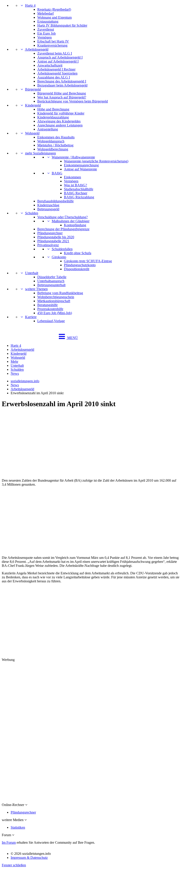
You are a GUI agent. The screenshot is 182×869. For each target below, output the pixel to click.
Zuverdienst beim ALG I (54, 53)
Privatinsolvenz (48, 245)
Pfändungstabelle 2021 (53, 241)
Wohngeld (32, 133)
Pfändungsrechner (50, 233)
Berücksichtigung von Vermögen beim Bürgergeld (72, 101)
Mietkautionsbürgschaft (53, 301)
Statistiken (18, 827)
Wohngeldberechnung (52, 149)
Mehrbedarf (45, 13)
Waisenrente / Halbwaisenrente (73, 157)
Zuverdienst (45, 29)
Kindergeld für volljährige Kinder (60, 113)
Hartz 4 (30, 5)
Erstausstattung (47, 21)
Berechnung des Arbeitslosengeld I (61, 81)
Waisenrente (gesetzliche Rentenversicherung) (96, 161)
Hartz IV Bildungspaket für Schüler (62, 25)
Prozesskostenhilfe (50, 309)
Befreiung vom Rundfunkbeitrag (60, 293)
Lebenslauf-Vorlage (51, 321)
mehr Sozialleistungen (40, 153)
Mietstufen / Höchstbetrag (55, 145)
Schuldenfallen (62, 249)
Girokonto (59, 257)
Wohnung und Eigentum (54, 17)
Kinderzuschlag (48, 205)
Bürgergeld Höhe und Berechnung (61, 93)
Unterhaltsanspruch (50, 281)
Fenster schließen (14, 865)
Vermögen (44, 37)
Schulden (31, 213)
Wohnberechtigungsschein (55, 297)
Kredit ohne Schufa (77, 253)
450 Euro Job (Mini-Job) (54, 313)
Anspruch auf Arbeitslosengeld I (60, 57)
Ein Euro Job (46, 33)
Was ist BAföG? (75, 185)
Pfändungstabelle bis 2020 (55, 237)
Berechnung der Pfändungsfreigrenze (63, 229)
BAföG (57, 173)
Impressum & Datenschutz (29, 857)
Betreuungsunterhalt (51, 285)
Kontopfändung (75, 225)
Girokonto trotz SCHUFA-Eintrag (88, 261)
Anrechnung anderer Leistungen (60, 125)
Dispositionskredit (76, 269)
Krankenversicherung (52, 45)
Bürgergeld (33, 89)
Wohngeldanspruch (50, 141)
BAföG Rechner (75, 193)
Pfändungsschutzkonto (80, 265)
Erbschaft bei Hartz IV (53, 41)
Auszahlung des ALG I (53, 77)
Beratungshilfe (47, 305)
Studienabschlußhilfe (78, 189)
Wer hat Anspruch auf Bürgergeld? (61, 97)
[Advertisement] (91, 444)
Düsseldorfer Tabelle (51, 277)
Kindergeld (33, 105)
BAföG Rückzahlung (79, 197)
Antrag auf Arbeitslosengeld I (58, 61)
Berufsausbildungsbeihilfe (55, 201)
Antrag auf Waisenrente (80, 169)
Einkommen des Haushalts (56, 137)
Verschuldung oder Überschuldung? (62, 217)
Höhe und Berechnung (53, 109)
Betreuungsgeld (48, 209)
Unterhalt (31, 273)
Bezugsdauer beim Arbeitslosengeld (62, 85)
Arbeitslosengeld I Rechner (56, 69)
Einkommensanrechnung (81, 165)
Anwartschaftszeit (49, 65)
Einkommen (72, 177)
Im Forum (9, 842)
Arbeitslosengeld (36, 49)
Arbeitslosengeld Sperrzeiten (57, 73)
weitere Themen (36, 289)
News (15, 373)
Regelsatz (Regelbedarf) (54, 9)
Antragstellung (47, 129)
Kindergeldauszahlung (53, 117)
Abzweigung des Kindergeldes (59, 121)
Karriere (31, 317)
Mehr (14, 361)
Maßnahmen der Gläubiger (70, 221)
